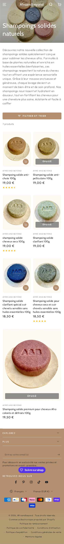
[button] (50, 4)
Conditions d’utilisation (48, 528)
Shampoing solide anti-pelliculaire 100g (46, 176)
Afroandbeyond (25, 515)
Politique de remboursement (34, 523)
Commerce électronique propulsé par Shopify (32, 519)
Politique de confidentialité (20, 528)
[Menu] (4, 4)
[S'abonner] (59, 454)
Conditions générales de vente (46, 532)
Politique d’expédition (17, 532)
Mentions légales (33, 536)
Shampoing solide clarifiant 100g (43, 239)
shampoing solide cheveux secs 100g (13, 239)
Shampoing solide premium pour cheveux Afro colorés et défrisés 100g (29, 411)
